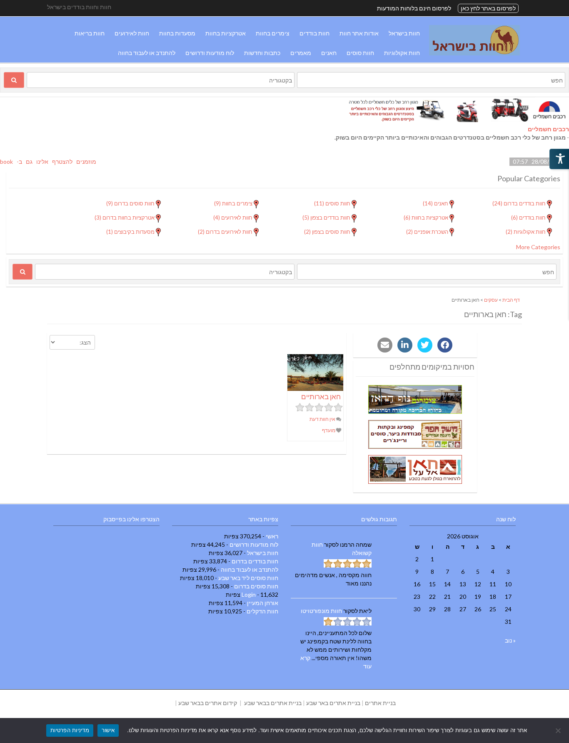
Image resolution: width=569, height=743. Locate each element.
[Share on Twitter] (424, 345)
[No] (558, 730)
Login (249, 594)
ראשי (272, 536)
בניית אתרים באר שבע (333, 702)
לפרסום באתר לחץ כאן (488, 8)
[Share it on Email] (384, 345)
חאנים (329, 52)
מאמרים (300, 52)
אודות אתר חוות (359, 33)
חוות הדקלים (262, 611)
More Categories (538, 246)
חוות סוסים (360, 52)
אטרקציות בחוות (225, 33)
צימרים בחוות (272, 33)
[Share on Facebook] (444, 345)
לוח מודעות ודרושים (209, 52)
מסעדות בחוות (177, 33)
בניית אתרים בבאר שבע (273, 702)
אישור (108, 730)
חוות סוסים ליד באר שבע (248, 577)
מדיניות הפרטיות (69, 730)
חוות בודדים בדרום (255, 561)
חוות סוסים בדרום (256, 586)
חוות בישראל (404, 33)
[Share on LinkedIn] (404, 345)
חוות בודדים (314, 33)
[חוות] (474, 53)
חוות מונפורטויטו (321, 610)
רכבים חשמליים (548, 129)
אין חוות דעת (322, 419)
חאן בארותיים (321, 396)
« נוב (510, 640)
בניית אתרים (380, 702)
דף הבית (511, 300)
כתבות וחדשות (262, 52)
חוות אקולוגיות (402, 52)
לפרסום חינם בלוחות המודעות (414, 8)
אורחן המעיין (262, 602)
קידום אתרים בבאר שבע (207, 702)
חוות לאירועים (132, 33)
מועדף (329, 430)
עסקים (491, 300)
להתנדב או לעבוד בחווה (146, 52)
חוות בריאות (90, 33)
